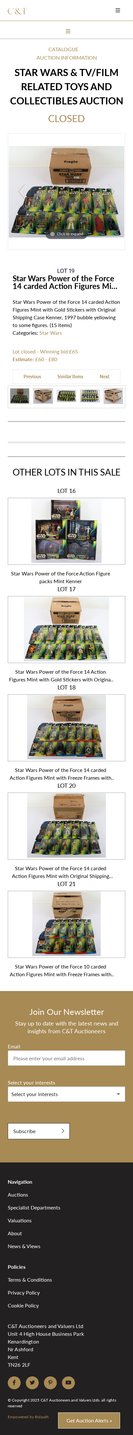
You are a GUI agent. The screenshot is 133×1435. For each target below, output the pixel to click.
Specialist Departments (34, 1207)
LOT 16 (60, 536)
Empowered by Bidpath (28, 1417)
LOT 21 (60, 929)
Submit (16, 1119)
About (15, 1233)
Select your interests (31, 1082)
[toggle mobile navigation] (118, 10)
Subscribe (24, 1131)
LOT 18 (60, 732)
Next (104, 376)
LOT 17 (60, 634)
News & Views (24, 1246)
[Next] (111, 192)
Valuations (20, 1220)
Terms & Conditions (30, 1279)
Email (14, 1046)
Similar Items (70, 376)
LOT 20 (60, 831)
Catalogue (63, 49)
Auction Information (66, 57)
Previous (32, 376)
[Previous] (21, 192)
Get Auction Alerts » (89, 1420)
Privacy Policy (24, 1292)
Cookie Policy (23, 1305)
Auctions (18, 1194)
